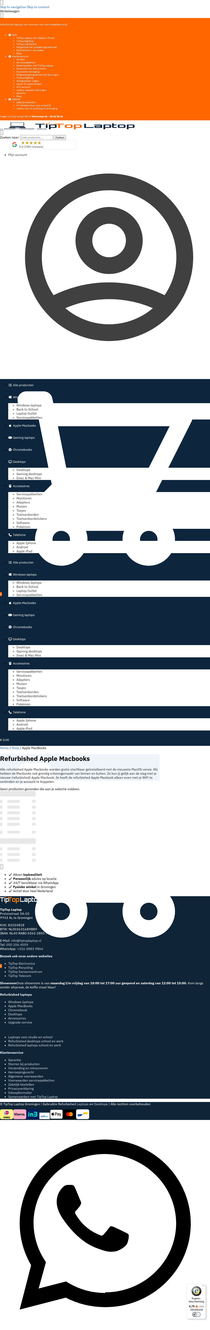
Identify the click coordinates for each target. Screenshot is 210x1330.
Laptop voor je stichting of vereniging (36, 108)
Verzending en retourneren (28, 1068)
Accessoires (17, 1018)
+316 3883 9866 (30, 949)
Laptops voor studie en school (30, 1037)
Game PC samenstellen (29, 83)
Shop (15, 748)
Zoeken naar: (9, 137)
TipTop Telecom (19, 976)
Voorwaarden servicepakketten (31, 1080)
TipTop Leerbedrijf (26, 44)
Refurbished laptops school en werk (34, 1045)
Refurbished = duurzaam (30, 50)
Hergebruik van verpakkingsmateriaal (36, 47)
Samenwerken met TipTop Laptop (34, 65)
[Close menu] (1, 2)
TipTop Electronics (21, 963)
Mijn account (23, 86)
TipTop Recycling (20, 967)
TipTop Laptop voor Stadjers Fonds (35, 37)
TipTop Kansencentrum (25, 972)
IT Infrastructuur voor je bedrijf (33, 105)
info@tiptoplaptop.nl (26, 940)
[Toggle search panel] (1, 132)
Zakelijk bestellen (26, 102)
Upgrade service (20, 1022)
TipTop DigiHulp (25, 41)
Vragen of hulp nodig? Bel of (31, 116)
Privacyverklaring (21, 1088)
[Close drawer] (1, 15)
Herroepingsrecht (21, 1072)
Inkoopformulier (20, 1093)
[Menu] (1, 129)
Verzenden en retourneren (31, 68)
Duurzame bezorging (27, 71)
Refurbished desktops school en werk (35, 1041)
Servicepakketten (26, 62)
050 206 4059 (17, 945)
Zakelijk (15, 99)
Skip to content (38, 7)
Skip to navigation (13, 7)
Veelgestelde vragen (27, 80)
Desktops (15, 1014)
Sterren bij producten (24, 1064)
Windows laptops (20, 1002)
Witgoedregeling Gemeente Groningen (37, 74)
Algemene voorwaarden (25, 1076)
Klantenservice (20, 56)
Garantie (21, 93)
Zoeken (59, 137)
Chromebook (17, 1010)
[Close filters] (1, 866)
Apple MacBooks (20, 1006)
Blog (18, 53)
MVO (14, 34)
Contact (20, 59)
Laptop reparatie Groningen (31, 90)
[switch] (196, 1314)
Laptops (83, 1104)
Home (4, 748)
